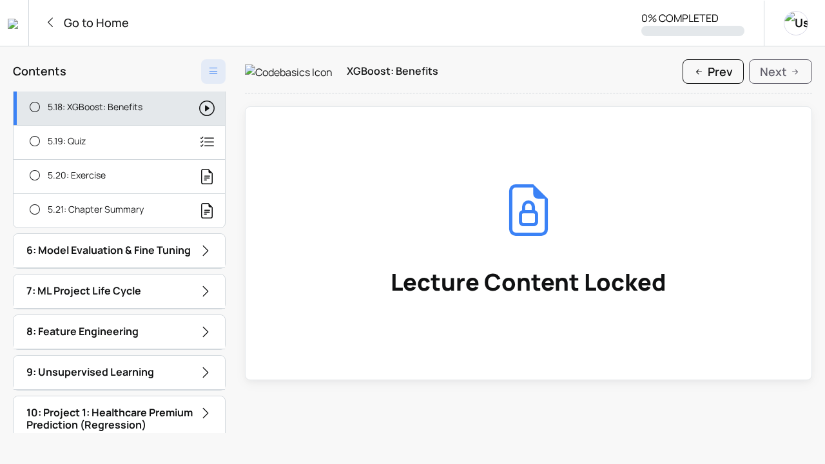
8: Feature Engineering (82, 331)
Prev (719, 71)
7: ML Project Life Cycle (83, 291)
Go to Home (95, 22)
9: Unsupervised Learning (90, 372)
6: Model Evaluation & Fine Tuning (108, 250)
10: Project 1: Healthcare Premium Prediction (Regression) (109, 418)
